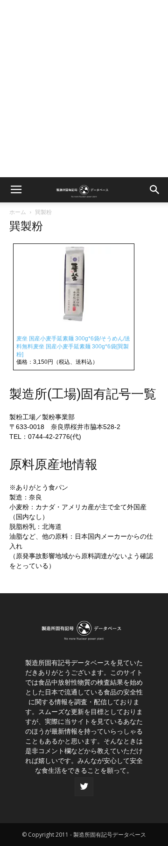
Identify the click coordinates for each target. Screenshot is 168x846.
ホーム (17, 212)
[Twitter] (84, 786)
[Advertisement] (84, 89)
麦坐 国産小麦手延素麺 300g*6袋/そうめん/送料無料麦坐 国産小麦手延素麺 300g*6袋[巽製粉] (73, 346)
